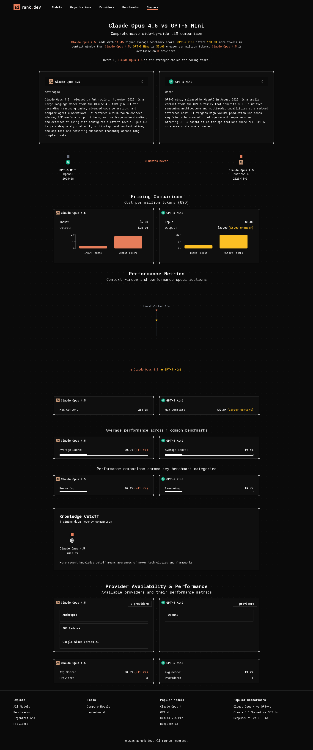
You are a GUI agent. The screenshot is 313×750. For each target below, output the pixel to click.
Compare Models (98, 706)
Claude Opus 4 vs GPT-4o (252, 706)
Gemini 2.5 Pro (171, 718)
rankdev (27, 7)
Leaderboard (96, 712)
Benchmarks (130, 7)
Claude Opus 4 (170, 706)
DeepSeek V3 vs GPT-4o (250, 718)
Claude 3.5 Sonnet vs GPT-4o (255, 712)
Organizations (80, 7)
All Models (22, 706)
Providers (106, 7)
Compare (152, 7)
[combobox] (96, 81)
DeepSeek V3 (169, 723)
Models (57, 7)
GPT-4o (165, 712)
